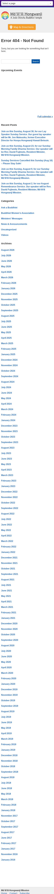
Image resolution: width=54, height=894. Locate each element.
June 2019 (6, 722)
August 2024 (7, 382)
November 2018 (9, 761)
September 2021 (9, 574)
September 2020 (9, 640)
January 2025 (8, 354)
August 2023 (7, 448)
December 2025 (9, 294)
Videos (4, 235)
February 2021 (8, 612)
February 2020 (8, 678)
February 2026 (8, 283)
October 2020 (8, 634)
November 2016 (9, 854)
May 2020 (6, 662)
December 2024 (9, 360)
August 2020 (7, 645)
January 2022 (8, 552)
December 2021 (9, 557)
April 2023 (6, 470)
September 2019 (9, 706)
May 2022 (6, 530)
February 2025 (8, 349)
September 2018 (9, 772)
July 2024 (6, 387)
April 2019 (6, 733)
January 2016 (8, 860)
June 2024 (6, 393)
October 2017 (8, 821)
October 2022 (8, 503)
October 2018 (8, 766)
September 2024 (9, 376)
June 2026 (6, 261)
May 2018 (6, 794)
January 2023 (8, 486)
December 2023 (9, 426)
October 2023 (8, 437)
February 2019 (8, 744)
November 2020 (9, 629)
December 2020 (9, 623)
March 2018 (7, 799)
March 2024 (7, 409)
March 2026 (7, 277)
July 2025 (6, 321)
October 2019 (8, 700)
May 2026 (6, 266)
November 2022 (9, 497)
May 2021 (6, 596)
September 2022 (9, 508)
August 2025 (7, 316)
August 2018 (7, 777)
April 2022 (6, 535)
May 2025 (6, 332)
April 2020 (6, 667)
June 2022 (6, 524)
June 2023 (6, 459)
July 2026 (6, 255)
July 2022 (6, 519)
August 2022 (7, 514)
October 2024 (8, 371)
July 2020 (6, 651)
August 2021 (7, 579)
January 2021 (8, 618)
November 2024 (9, 365)
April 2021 (6, 601)
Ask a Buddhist (9, 207)
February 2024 (8, 415)
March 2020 (7, 673)
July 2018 (6, 783)
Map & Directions (23, 27)
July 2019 (6, 717)
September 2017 (9, 827)
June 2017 (6, 838)
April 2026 (6, 272)
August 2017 (7, 832)
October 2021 (8, 568)
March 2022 (7, 541)
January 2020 (8, 684)
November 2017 (9, 816)
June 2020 (6, 656)
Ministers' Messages (11, 218)
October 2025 (8, 305)
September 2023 (9, 442)
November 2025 (9, 299)
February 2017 (8, 843)
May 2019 (6, 728)
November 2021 (9, 563)
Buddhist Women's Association (17, 213)
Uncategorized (8, 229)
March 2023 (7, 475)
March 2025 (7, 343)
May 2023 (6, 464)
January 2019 (8, 750)
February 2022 (8, 546)
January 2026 (8, 288)
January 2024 (8, 420)
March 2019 (7, 739)
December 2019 (9, 689)
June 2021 (6, 590)
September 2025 (9, 310)
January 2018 (8, 810)
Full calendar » (45, 116)
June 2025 (6, 327)
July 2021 (6, 585)
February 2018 (8, 805)
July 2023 (6, 453)
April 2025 (6, 338)
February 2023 (8, 481)
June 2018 (6, 788)
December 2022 (9, 492)
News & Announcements (14, 224)
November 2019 (9, 695)
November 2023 (9, 431)
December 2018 (9, 755)
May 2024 (6, 398)
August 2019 (7, 711)
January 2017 (8, 849)
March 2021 (7, 607)
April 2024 (6, 404)
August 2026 (7, 250)
